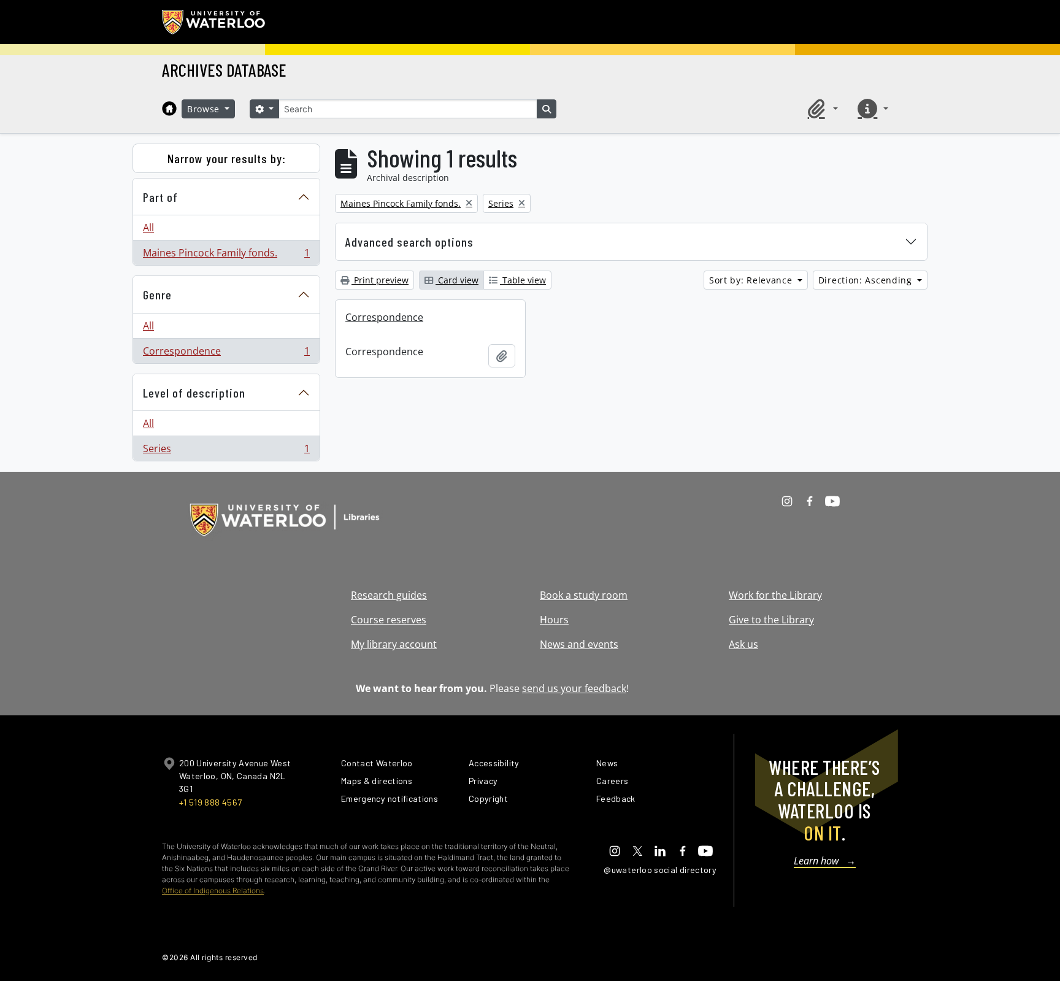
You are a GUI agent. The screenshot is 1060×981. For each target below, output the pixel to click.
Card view (457, 280)
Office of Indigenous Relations (213, 890)
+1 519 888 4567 (210, 802)
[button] (821, 108)
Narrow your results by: (226, 158)
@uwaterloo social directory (660, 869)
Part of (160, 197)
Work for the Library (775, 595)
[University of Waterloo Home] (214, 22)
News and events (579, 644)
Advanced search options (409, 241)
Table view (523, 280)
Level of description (194, 392)
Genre (157, 294)
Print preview (380, 280)
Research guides (389, 595)
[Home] (169, 108)
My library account (394, 644)
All (148, 227)
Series (226, 451)
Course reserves (388, 619)
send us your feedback (574, 688)
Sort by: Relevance (752, 280)
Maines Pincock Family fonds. (226, 255)
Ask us (743, 644)
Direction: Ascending (866, 280)
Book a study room (584, 595)
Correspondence (226, 353)
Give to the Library (771, 619)
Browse (205, 109)
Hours (554, 619)
